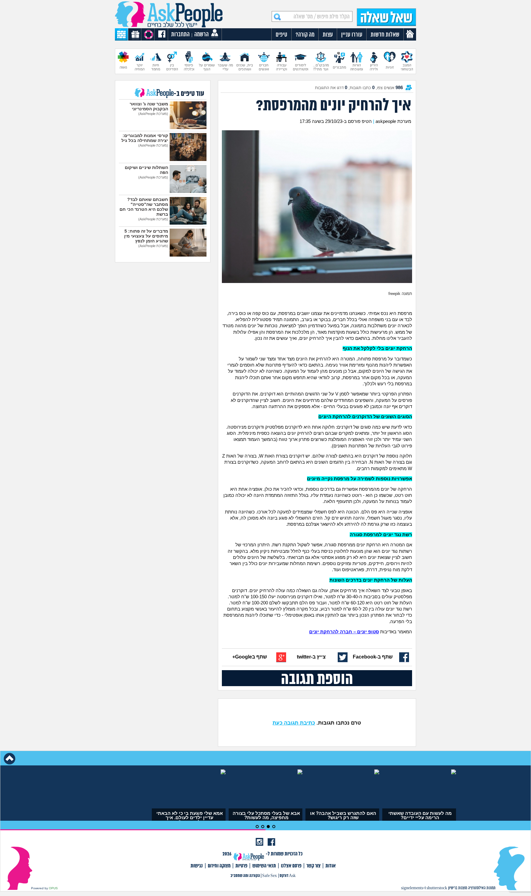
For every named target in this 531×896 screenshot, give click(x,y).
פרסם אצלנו (291, 866)
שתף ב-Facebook (373, 656)
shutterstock (437, 888)
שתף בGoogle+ (249, 656)
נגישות (197, 866)
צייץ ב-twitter (311, 656)
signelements (412, 888)
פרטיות (241, 866)
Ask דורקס (288, 875)
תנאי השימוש (264, 866)
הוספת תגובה (317, 678)
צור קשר (313, 866)
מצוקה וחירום (219, 866)
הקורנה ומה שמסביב (245, 875)
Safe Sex (269, 875)
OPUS (53, 888)
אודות (330, 866)
